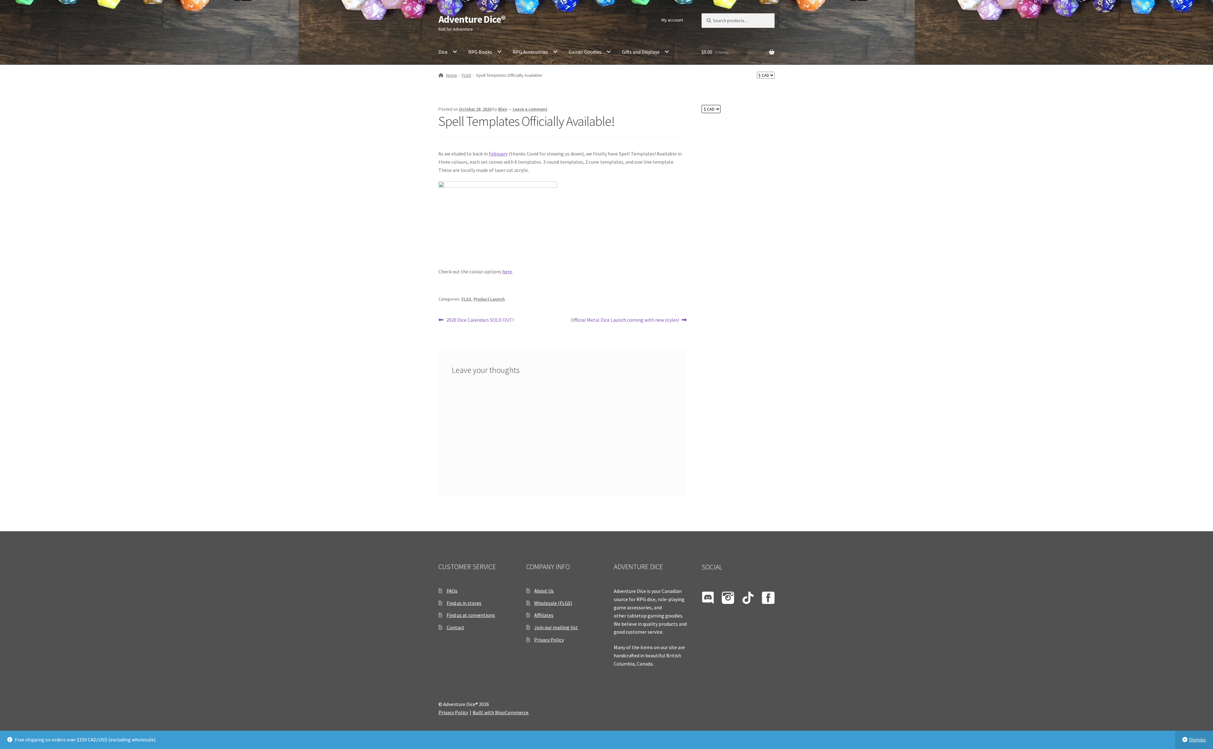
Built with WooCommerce (500, 712)
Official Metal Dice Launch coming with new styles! (625, 320)
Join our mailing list (556, 627)
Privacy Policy (549, 639)
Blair (502, 109)
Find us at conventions (471, 615)
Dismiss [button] (1197, 739)
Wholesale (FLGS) (553, 603)
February (498, 153)
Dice (443, 52)
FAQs (452, 591)
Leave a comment (530, 109)
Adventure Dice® (471, 19)
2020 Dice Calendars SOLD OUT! (480, 320)
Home (451, 75)
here (507, 271)
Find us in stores (464, 603)
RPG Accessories (530, 52)
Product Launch (489, 299)
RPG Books (480, 52)
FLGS (466, 75)
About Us (544, 591)
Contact (455, 627)
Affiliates (543, 615)
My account (672, 20)
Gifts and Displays (641, 52)
